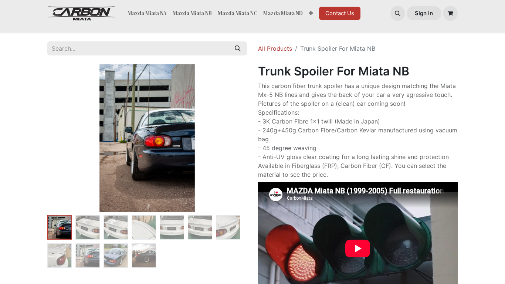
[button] (397, 13)
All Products (275, 48)
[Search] (237, 48)
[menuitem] (147, 13)
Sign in (424, 13)
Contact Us (339, 13)
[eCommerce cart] (450, 13)
